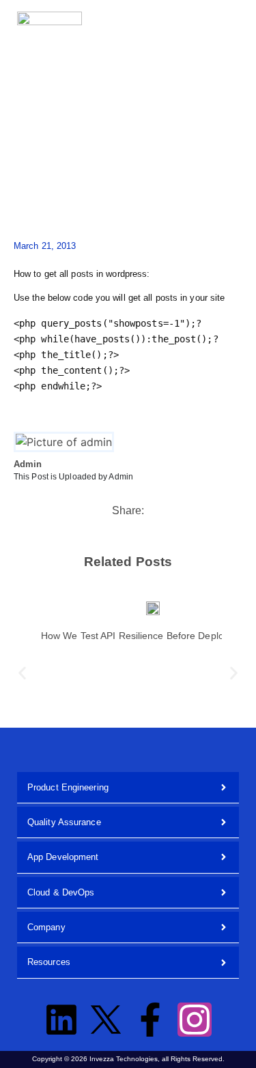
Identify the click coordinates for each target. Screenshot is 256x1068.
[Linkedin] (61, 1020)
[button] (215, 20)
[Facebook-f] (150, 1020)
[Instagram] (194, 1020)
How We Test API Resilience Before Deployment (146, 635)
